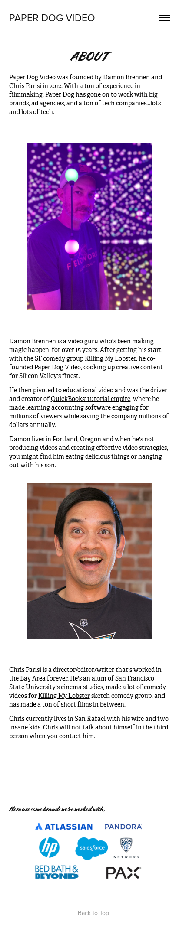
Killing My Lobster (64, 696)
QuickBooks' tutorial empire (90, 399)
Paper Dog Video (52, 17)
